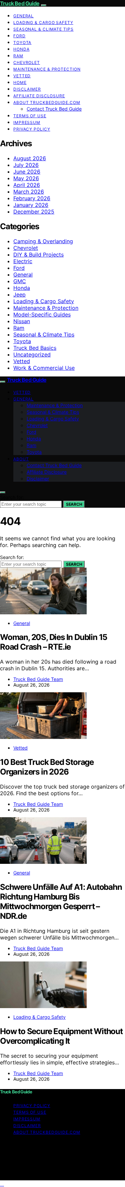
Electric (22, 261)
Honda (21, 49)
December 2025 (33, 211)
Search (74, 504)
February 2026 (31, 198)
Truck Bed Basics (34, 347)
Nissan (21, 321)
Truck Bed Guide (19, 3)
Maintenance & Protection (47, 69)
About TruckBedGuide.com (46, 102)
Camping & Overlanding (43, 241)
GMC (19, 281)
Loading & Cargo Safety (43, 22)
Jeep (19, 294)
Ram (18, 55)
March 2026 (28, 191)
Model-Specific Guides (42, 314)
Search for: (12, 497)
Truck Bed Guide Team (38, 679)
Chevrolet (26, 62)
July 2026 (26, 165)
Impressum (26, 122)
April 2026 (26, 185)
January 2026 (30, 205)
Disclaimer (27, 89)
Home (20, 82)
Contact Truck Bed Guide (54, 109)
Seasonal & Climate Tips (43, 29)
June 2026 (26, 171)
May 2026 (26, 178)
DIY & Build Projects (38, 254)
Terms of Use (29, 115)
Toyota (22, 42)
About (21, 458)
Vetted (22, 75)
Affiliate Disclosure (39, 95)
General (23, 15)
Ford (19, 35)
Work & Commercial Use (44, 367)
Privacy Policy (31, 129)
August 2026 (29, 158)
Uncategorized (32, 354)
